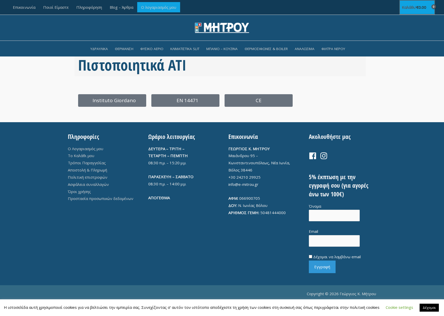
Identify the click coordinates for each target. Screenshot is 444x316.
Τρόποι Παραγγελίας (87, 162)
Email (313, 231)
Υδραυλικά (99, 48)
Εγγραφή (322, 266)
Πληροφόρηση (89, 7)
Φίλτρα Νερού (333, 48)
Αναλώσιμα (304, 48)
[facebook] (314, 156)
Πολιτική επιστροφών (87, 177)
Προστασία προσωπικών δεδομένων (100, 198)
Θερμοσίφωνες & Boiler (266, 48)
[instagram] (325, 156)
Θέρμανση (124, 48)
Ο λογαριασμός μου (158, 7)
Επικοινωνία (24, 7)
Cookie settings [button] (399, 307)
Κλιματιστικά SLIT (184, 48)
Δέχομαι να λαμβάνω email (337, 256)
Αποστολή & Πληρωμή (87, 170)
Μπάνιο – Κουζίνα (222, 48)
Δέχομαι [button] (429, 307)
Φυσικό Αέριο (151, 48)
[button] (355, 48)
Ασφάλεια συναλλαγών (88, 184)
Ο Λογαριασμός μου (85, 148)
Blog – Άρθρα (121, 7)
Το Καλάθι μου (81, 155)
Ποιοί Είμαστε (56, 7)
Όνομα (315, 206)
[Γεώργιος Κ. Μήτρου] (222, 27)
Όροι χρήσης (79, 191)
